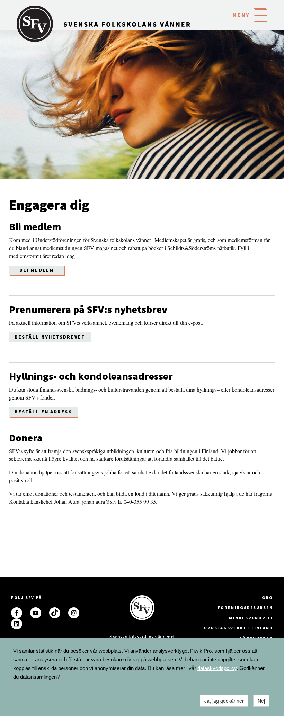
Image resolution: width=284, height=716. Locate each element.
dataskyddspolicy (217, 668)
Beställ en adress (43, 412)
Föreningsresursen (245, 607)
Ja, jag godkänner (224, 700)
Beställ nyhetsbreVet (50, 337)
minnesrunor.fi (251, 617)
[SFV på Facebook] (16, 612)
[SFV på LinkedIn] (16, 623)
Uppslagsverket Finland (238, 627)
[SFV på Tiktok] (54, 612)
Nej (261, 700)
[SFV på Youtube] (35, 612)
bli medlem (36, 270)
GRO (267, 597)
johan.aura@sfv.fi (101, 501)
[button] (260, 14)
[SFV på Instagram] (73, 612)
